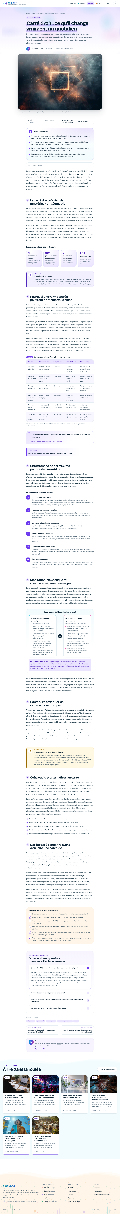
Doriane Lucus (38, 48)
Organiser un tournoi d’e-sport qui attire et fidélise (44, 1096)
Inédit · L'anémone (34, 17)
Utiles (107, 3)
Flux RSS (97, 1187)
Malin (99, 3)
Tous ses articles (40, 1049)
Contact (71, 1194)
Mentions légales (74, 1201)
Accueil (28, 13)
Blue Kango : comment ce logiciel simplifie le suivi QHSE (14, 1138)
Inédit (91, 3)
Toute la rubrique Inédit (107, 1069)
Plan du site (98, 1191)
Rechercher (72, 1198)
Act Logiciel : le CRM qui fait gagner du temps (72, 1096)
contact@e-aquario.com (102, 1194)
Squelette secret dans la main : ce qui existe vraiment (100, 1097)
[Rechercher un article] (115, 3)
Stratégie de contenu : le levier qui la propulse (14, 1096)
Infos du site (72, 1191)
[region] (60, 390)
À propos (71, 1187)
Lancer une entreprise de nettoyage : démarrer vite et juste (51, 453)
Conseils (82, 3)
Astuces (73, 3)
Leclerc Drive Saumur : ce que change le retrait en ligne (42, 1138)
